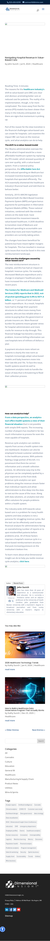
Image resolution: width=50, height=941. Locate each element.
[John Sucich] (11, 594)
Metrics (30, 839)
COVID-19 (22, 809)
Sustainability (21, 856)
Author (8, 583)
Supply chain (10, 856)
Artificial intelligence (25, 805)
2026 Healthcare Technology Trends (21, 662)
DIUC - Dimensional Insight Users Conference (21, 822)
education (9, 826)
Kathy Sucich (14, 665)
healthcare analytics (33, 831)
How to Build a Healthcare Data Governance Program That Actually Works (24, 709)
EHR (16, 826)
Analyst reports (11, 805)
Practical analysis (26, 844)
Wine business (11, 861)
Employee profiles (12, 831)
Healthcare (37, 64)
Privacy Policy (9, 900)
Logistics (9, 839)
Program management (28, 848)
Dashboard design (12, 813)
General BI (10, 770)
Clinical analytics (11, 809)
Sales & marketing (12, 852)
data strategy (38, 813)
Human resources (12, 835)
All (6, 753)
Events (22, 831)
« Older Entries (12, 730)
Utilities (8, 787)
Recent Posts (18, 583)
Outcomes (38, 839)
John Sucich (13, 64)
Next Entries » (38, 730)
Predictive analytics (12, 848)
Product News (11, 783)
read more (10, 669)
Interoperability (35, 835)
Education (9, 766)
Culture (8, 761)
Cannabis (9, 757)
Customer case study (35, 809)
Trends (30, 856)
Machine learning (20, 839)
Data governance (26, 813)
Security (23, 852)
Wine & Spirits (11, 792)
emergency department (28, 826)
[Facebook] (9, 601)
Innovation (24, 835)
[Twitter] (12, 601)
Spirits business (33, 852)
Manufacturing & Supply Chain (19, 779)
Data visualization (12, 818)
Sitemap (9, 915)
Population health (12, 844)
